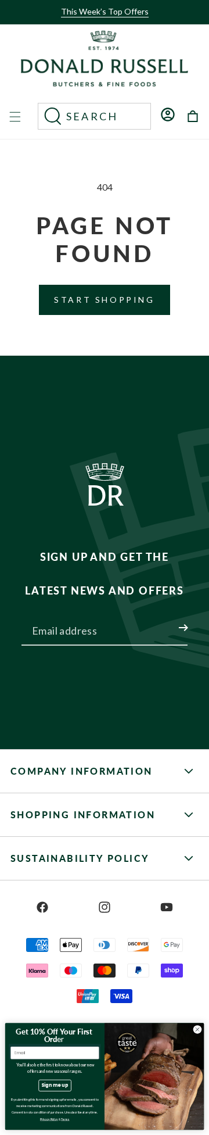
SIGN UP (169, 621)
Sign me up (54, 1085)
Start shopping (104, 300)
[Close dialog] (197, 1029)
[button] (101, 21)
